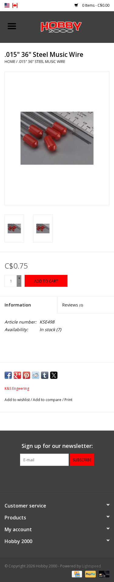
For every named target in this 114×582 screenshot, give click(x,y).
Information (18, 305)
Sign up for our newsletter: (57, 446)
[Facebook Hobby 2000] (57, 478)
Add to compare (47, 399)
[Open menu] (12, 26)
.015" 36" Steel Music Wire (41, 61)
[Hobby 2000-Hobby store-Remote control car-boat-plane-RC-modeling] (69, 26)
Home (10, 61)
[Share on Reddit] (35, 375)
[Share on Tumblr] (44, 375)
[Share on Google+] (17, 375)
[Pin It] (26, 375)
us (7, 5)
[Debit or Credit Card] (103, 573)
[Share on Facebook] (8, 375)
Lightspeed (91, 566)
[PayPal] (90, 573)
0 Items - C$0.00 (95, 5)
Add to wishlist (18, 399)
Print (68, 399)
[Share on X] (53, 375)
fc (14, 5)
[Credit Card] (76, 573)
